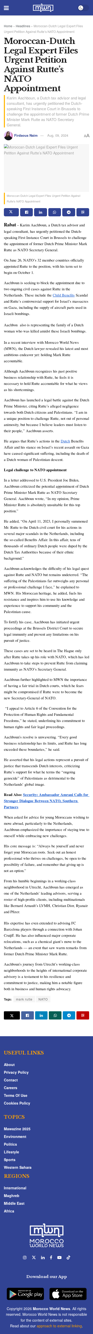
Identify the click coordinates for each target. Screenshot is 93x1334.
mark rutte (24, 999)
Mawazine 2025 (17, 1128)
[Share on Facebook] (26, 212)
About (9, 1064)
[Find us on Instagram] (25, 1257)
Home (8, 26)
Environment (15, 1136)
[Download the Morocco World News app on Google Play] (25, 1291)
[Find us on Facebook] (51, 1257)
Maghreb (11, 1195)
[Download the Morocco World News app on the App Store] (68, 1291)
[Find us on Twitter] (34, 1257)
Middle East (14, 1203)
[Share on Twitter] (11, 212)
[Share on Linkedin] (40, 212)
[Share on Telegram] (68, 212)
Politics (10, 1144)
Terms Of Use (15, 1095)
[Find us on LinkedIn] (43, 1257)
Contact (11, 1079)
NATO (43, 999)
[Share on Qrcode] (82, 212)
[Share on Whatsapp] (54, 212)
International (15, 1187)
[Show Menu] (6, 7)
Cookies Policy (17, 1103)
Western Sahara (18, 1167)
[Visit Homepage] (43, 8)
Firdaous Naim (26, 135)
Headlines (23, 26)
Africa (9, 1210)
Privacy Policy (16, 1072)
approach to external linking (59, 1325)
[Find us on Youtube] (59, 1257)
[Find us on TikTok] (68, 1257)
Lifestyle (11, 1151)
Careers (10, 1087)
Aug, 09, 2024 (57, 135)
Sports (10, 1159)
